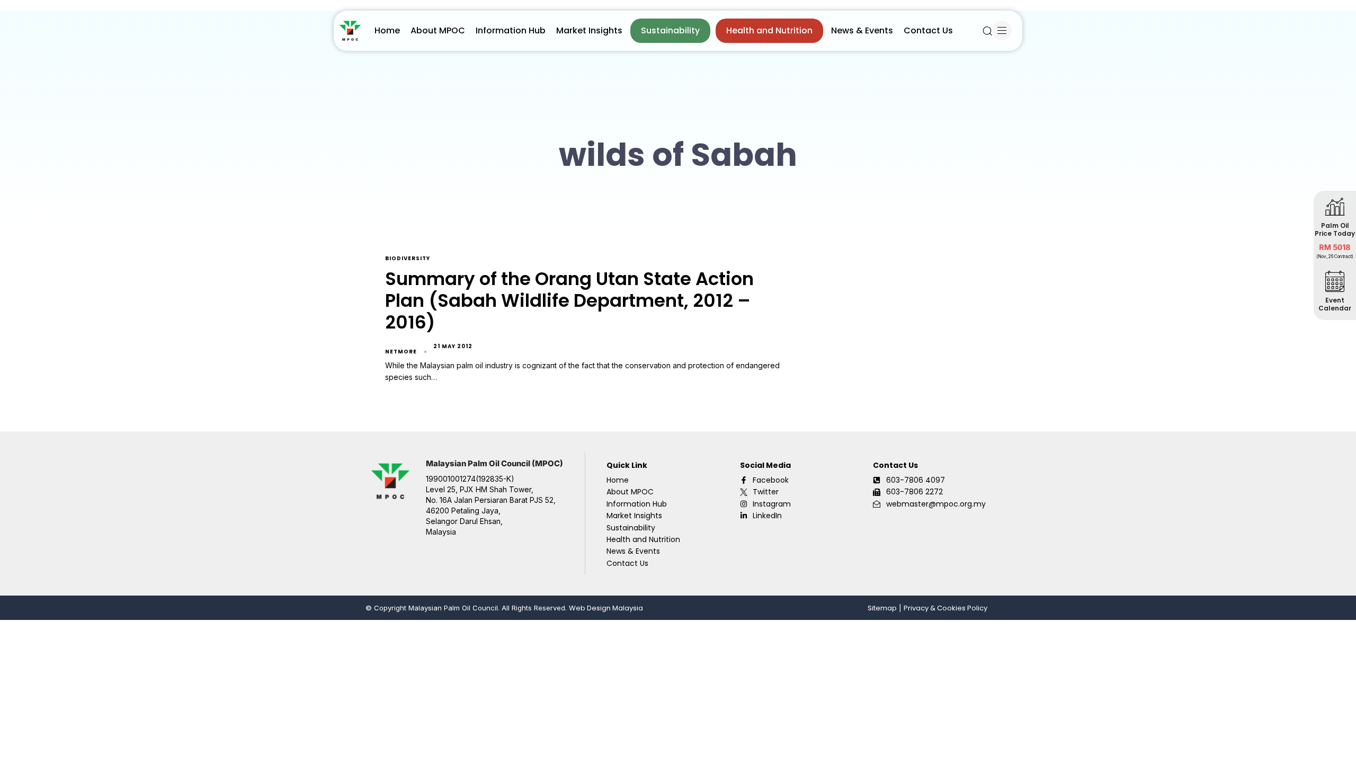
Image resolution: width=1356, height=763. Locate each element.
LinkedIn (767, 515)
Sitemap (882, 608)
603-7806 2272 (914, 491)
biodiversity (407, 258)
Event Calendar (1334, 304)
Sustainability (670, 30)
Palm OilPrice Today (1335, 229)
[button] (987, 31)
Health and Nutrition (769, 30)
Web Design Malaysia (606, 608)
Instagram (772, 504)
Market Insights (589, 30)
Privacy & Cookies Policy (945, 608)
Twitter (766, 491)
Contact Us (928, 30)
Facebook (771, 480)
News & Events (862, 30)
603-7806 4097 (915, 480)
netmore (401, 352)
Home (387, 30)
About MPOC (438, 30)
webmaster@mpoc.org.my (936, 504)
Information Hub (511, 30)
